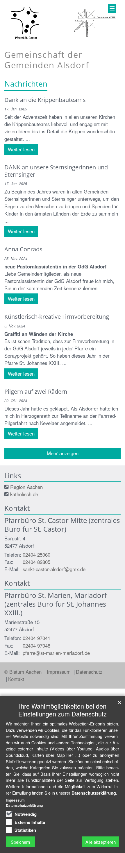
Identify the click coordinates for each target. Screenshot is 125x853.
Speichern (20, 842)
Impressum (59, 671)
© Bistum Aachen (23, 671)
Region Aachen (26, 486)
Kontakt (16, 678)
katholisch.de (24, 494)
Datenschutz (89, 671)
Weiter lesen (21, 149)
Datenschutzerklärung (94, 793)
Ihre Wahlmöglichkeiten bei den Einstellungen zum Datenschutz (62, 710)
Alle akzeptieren (100, 842)
